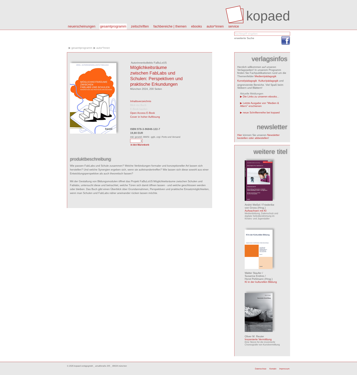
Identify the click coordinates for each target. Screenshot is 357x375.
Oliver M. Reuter (254, 336)
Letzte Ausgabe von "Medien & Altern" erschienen (259, 104)
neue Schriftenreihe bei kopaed (261, 112)
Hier (239, 134)
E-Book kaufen (138, 108)
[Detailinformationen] (259, 199)
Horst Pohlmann (254, 278)
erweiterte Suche (244, 38)
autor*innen (215, 26)
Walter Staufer (253, 272)
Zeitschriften (140, 26)
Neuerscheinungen (81, 26)
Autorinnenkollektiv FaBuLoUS (148, 62)
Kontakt (272, 369)
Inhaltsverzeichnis (140, 101)
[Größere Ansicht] (93, 132)
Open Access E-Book (142, 112)
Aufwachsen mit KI (255, 210)
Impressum (284, 369)
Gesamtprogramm (113, 26)
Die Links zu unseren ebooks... (261, 96)
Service (233, 26)
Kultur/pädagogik (268, 80)
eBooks (196, 26)
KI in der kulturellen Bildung (261, 281)
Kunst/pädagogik (247, 80)
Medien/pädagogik (265, 76)
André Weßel (252, 204)
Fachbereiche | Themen (169, 26)
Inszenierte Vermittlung (258, 339)
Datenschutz (260, 369)
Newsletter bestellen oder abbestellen (258, 136)
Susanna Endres (254, 275)
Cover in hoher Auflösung (145, 116)
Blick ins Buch (138, 105)
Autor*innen (103, 47)
